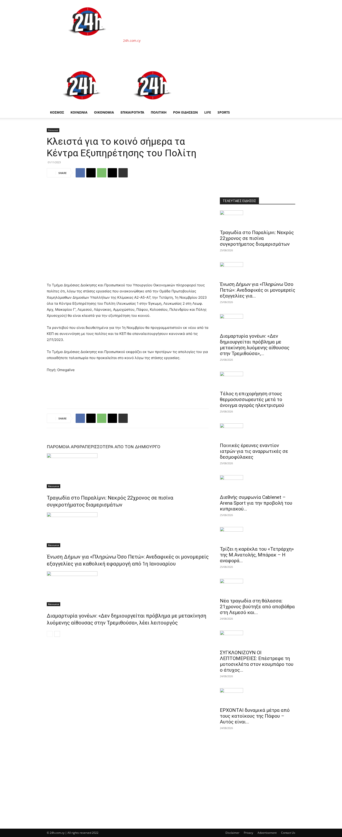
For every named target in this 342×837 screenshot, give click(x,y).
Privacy (248, 833)
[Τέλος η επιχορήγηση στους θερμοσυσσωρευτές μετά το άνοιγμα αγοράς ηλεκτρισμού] (257, 380)
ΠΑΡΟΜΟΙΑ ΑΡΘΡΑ (66, 446)
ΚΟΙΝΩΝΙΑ (78, 112)
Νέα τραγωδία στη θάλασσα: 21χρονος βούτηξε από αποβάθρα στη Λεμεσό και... (257, 606)
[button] (289, 70)
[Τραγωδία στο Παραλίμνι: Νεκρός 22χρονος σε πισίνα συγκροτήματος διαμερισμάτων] (128, 470)
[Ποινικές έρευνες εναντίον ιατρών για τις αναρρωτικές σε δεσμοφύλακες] (257, 431)
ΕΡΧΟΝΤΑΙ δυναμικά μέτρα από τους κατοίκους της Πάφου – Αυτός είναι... (255, 716)
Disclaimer (232, 833)
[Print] (123, 172)
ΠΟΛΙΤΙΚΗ (159, 112)
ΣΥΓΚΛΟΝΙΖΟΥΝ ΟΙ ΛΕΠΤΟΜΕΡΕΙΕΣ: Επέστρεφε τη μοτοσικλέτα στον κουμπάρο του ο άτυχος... (256, 661)
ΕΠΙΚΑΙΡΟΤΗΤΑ (132, 112)
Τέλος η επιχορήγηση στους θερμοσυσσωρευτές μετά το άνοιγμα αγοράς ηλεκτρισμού (252, 399)
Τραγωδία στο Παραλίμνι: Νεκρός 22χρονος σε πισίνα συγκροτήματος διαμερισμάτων (257, 238)
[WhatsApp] (101, 172)
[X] (91, 172)
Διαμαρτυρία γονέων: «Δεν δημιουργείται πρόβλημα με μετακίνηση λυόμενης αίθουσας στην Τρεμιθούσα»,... (254, 344)
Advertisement (267, 833)
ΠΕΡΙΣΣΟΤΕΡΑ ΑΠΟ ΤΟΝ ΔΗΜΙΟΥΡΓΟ (122, 446)
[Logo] (82, 104)
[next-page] (57, 634)
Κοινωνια (53, 130)
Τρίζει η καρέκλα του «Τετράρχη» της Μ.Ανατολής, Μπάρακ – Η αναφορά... (257, 554)
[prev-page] (50, 634)
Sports (224, 112)
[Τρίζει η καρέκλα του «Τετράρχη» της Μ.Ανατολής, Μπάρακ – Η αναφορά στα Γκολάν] (257, 535)
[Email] (112, 172)
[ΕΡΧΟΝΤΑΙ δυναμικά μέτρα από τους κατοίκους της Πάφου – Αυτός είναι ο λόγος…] (257, 696)
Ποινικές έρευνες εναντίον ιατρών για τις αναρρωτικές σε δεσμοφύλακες (254, 451)
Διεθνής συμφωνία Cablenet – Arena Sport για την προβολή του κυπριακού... (256, 503)
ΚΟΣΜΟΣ (57, 112)
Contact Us (288, 833)
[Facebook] (80, 172)
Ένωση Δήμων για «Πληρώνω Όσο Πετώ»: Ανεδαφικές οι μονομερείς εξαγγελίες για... (257, 290)
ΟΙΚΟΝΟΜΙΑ (104, 112)
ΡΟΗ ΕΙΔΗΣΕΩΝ (185, 112)
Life (207, 112)
